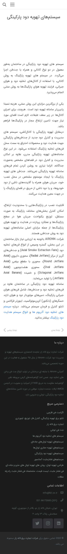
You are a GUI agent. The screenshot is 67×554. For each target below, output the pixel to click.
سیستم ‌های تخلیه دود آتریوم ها (48, 436)
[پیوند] (54, 5)
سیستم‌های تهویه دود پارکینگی (49, 453)
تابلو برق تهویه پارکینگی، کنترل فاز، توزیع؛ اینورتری (39, 418)
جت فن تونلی (57, 430)
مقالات (61, 477)
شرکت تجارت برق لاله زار (26, 538)
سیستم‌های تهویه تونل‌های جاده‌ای (47, 442)
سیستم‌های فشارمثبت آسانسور (49, 459)
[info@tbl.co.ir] (60, 493)
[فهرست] (12, 4)
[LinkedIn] (59, 523)
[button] (4, 4)
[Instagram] (48, 523)
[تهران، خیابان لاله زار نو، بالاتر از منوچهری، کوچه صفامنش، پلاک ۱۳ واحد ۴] (60, 511)
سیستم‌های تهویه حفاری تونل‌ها (48, 448)
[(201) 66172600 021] (60, 501)
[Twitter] (37, 523)
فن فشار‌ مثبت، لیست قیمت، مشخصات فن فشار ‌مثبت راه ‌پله (34, 471)
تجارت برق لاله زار (55, 424)
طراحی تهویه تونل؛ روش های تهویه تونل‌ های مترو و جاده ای (35, 465)
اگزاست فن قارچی (55, 412)
